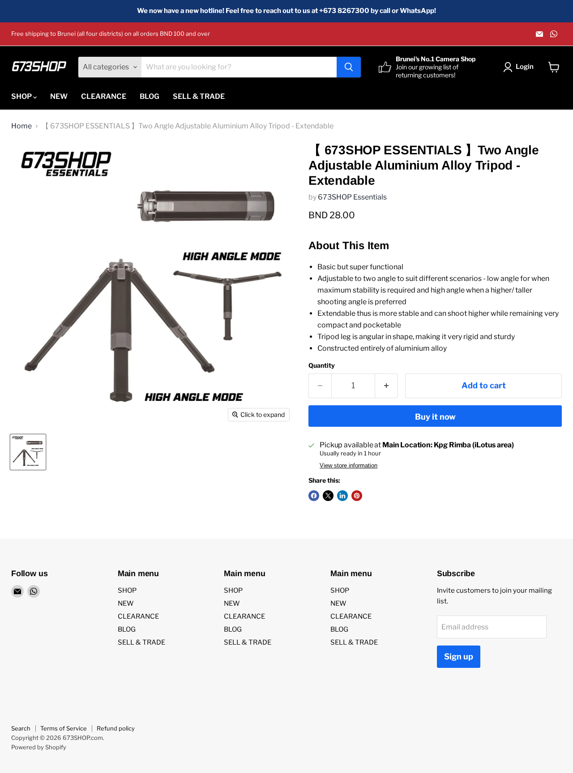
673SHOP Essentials (352, 197)
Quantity (321, 365)
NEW (59, 96)
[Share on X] (328, 495)
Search (20, 728)
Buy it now (435, 416)
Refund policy (116, 728)
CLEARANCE (103, 96)
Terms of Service (63, 728)
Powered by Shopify (38, 747)
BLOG (149, 96)
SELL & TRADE (199, 96)
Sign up (458, 656)
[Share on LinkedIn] (342, 495)
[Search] (349, 67)
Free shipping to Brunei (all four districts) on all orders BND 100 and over (110, 33)
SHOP (22, 96)
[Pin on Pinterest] (356, 495)
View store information (348, 466)
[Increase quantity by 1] (386, 386)
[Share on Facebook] (313, 495)
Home (21, 126)
